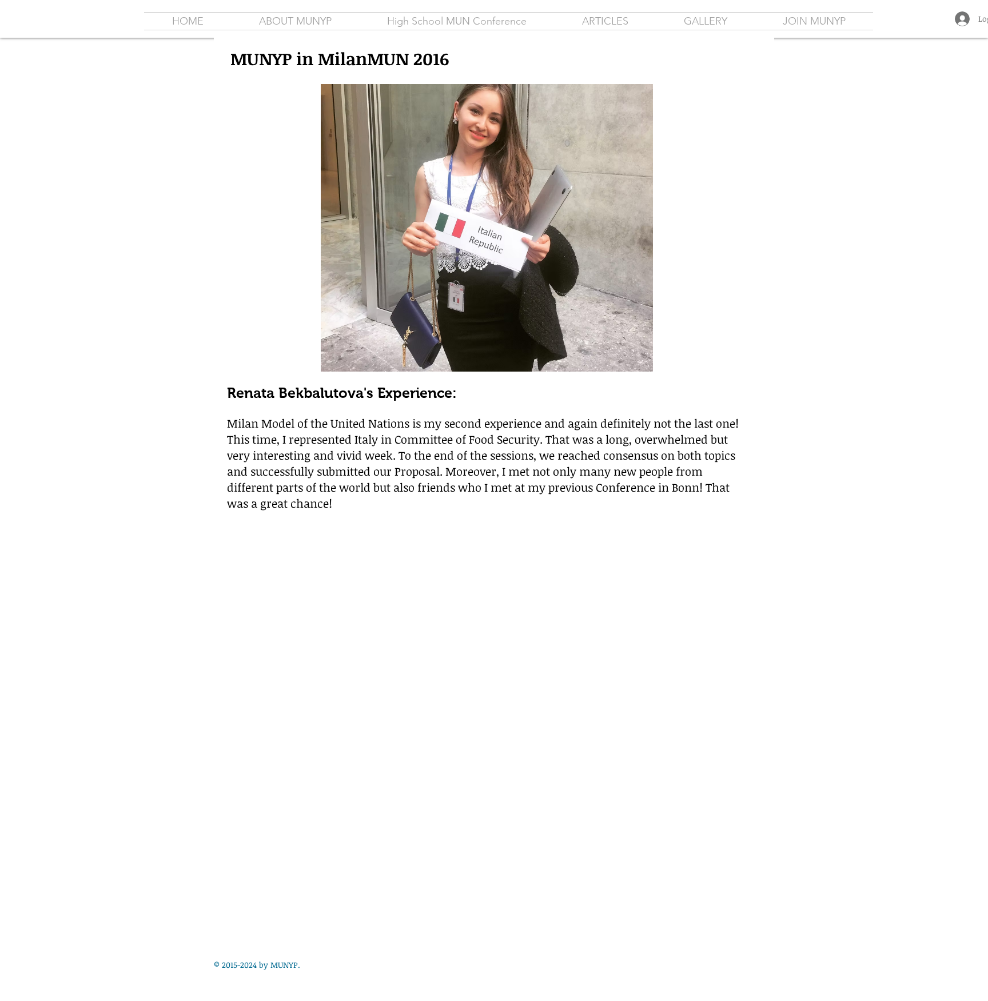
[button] (605, 21)
